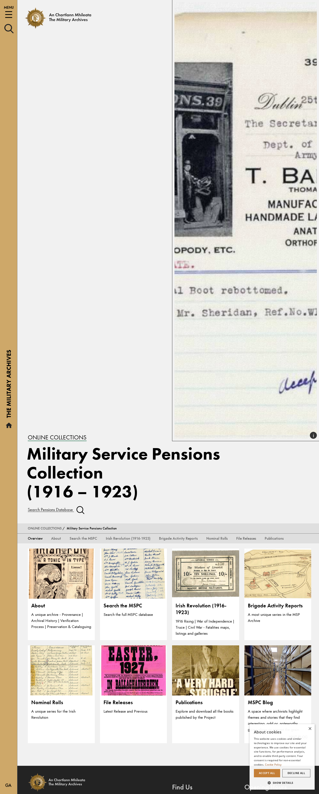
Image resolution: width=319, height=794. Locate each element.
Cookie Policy (273, 764)
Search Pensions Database (51, 509)
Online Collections (57, 437)
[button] (282, 782)
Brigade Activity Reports (178, 538)
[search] (9, 28)
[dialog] (282, 757)
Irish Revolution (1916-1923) (128, 538)
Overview (35, 538)
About (56, 538)
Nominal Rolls (217, 538)
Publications (274, 538)
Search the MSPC (83, 538)
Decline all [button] (296, 773)
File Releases (246, 538)
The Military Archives (9, 385)
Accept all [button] (267, 773)
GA (8, 785)
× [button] (309, 728)
